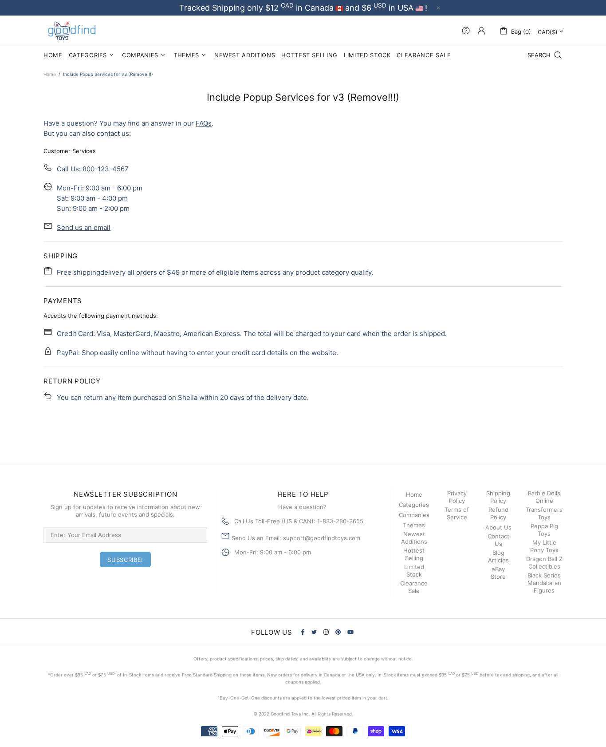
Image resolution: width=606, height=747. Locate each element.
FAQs (204, 123)
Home (49, 74)
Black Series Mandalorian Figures (544, 583)
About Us (498, 527)
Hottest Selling (414, 554)
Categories (414, 504)
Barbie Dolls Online (544, 497)
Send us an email (83, 227)
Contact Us (498, 540)
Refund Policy (498, 513)
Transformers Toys (544, 513)
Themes (414, 525)
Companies (414, 514)
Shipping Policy (498, 497)
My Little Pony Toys (544, 546)
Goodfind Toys (71, 30)
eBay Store (498, 572)
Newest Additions (414, 537)
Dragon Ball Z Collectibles (544, 562)
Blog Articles (498, 556)
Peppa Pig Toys (544, 529)
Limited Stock (414, 570)
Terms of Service (457, 513)
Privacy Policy (457, 497)
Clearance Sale (414, 587)
